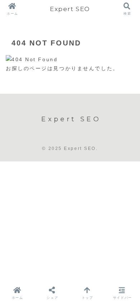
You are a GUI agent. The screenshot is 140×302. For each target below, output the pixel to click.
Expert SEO (70, 9)
